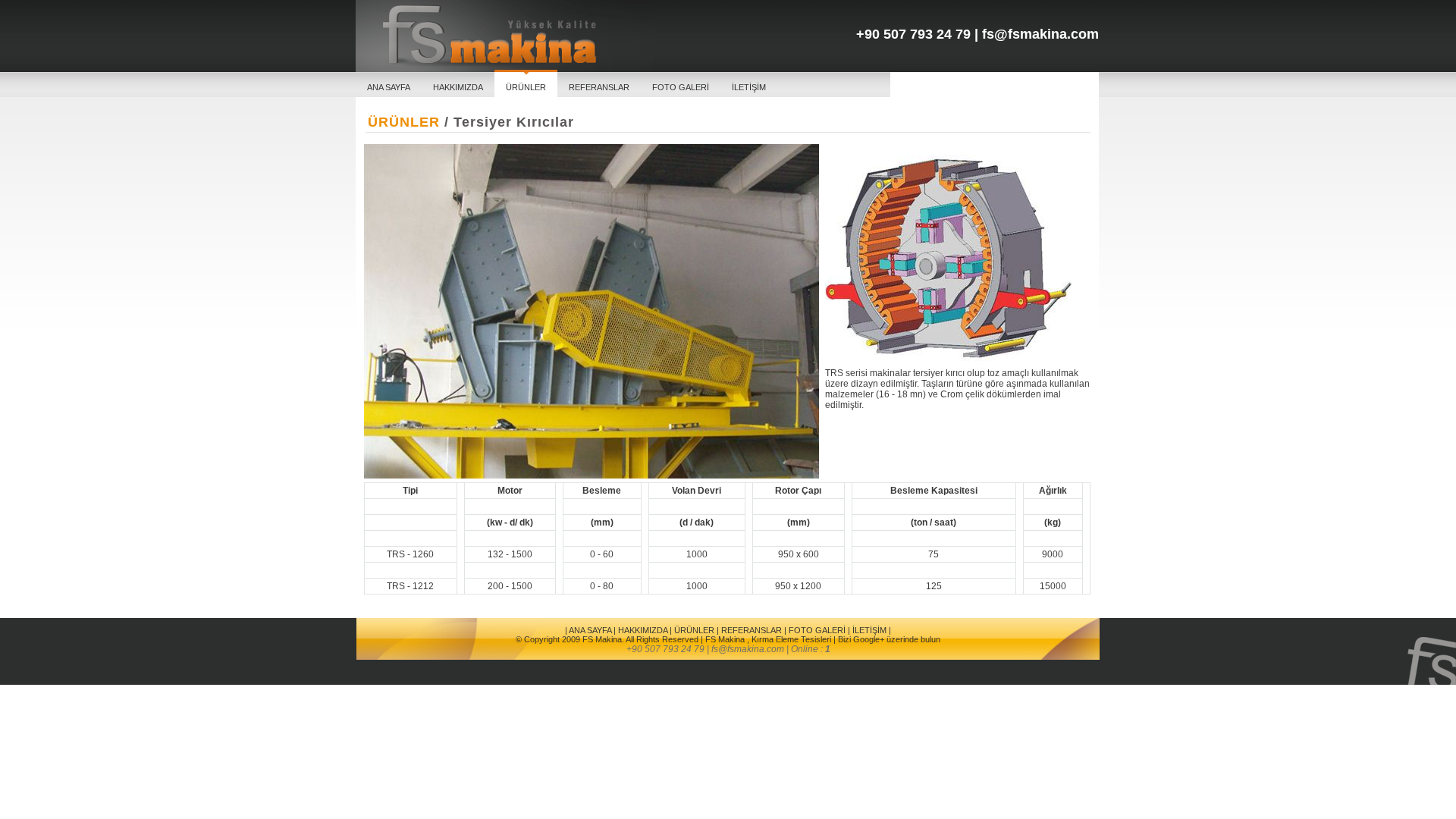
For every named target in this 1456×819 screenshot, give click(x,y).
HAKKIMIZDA (458, 87)
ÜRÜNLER (526, 87)
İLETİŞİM (749, 87)
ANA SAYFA (388, 87)
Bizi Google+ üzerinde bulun (889, 639)
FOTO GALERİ (680, 87)
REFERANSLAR (599, 87)
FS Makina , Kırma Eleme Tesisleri (768, 639)
